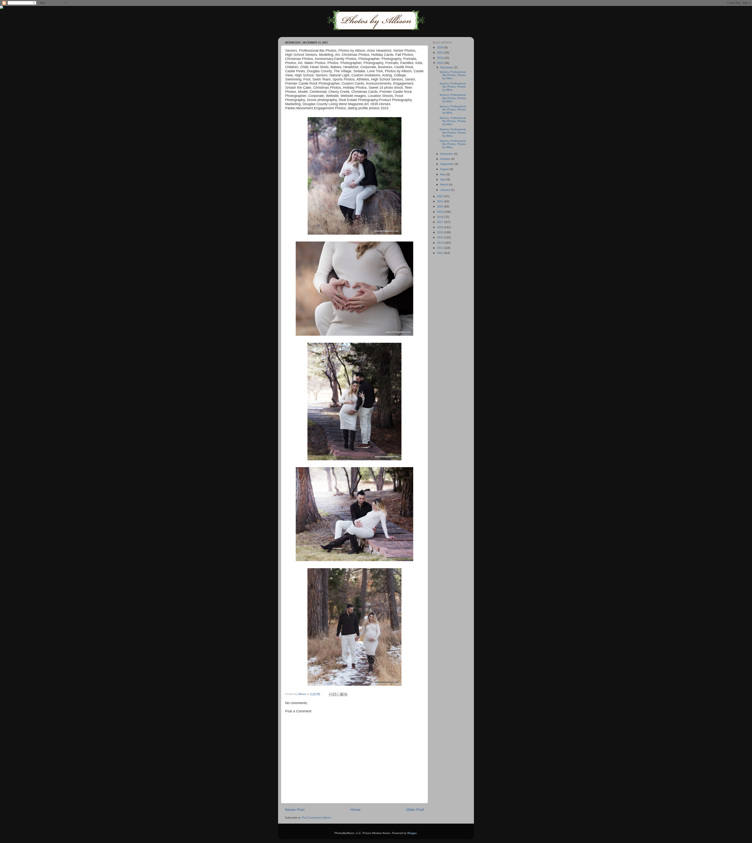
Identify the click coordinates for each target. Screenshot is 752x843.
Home (355, 810)
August (445, 169)
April (443, 179)
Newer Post (295, 810)
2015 (440, 232)
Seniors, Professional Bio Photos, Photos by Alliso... (452, 75)
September (447, 164)
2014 (440, 237)
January (445, 189)
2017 (440, 222)
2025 (440, 52)
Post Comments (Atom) (316, 817)
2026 (440, 47)
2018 (440, 216)
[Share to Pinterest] (346, 694)
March (444, 184)
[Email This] (331, 694)
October (445, 158)
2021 (440, 201)
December (447, 67)
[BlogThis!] (334, 694)
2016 (440, 227)
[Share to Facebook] (342, 694)
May (443, 174)
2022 (440, 196)
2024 (440, 57)
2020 (440, 206)
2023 (440, 63)
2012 (440, 247)
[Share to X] (338, 694)
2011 (440, 252)
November (447, 153)
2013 (440, 242)
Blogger (412, 833)
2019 (440, 211)
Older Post (415, 810)
